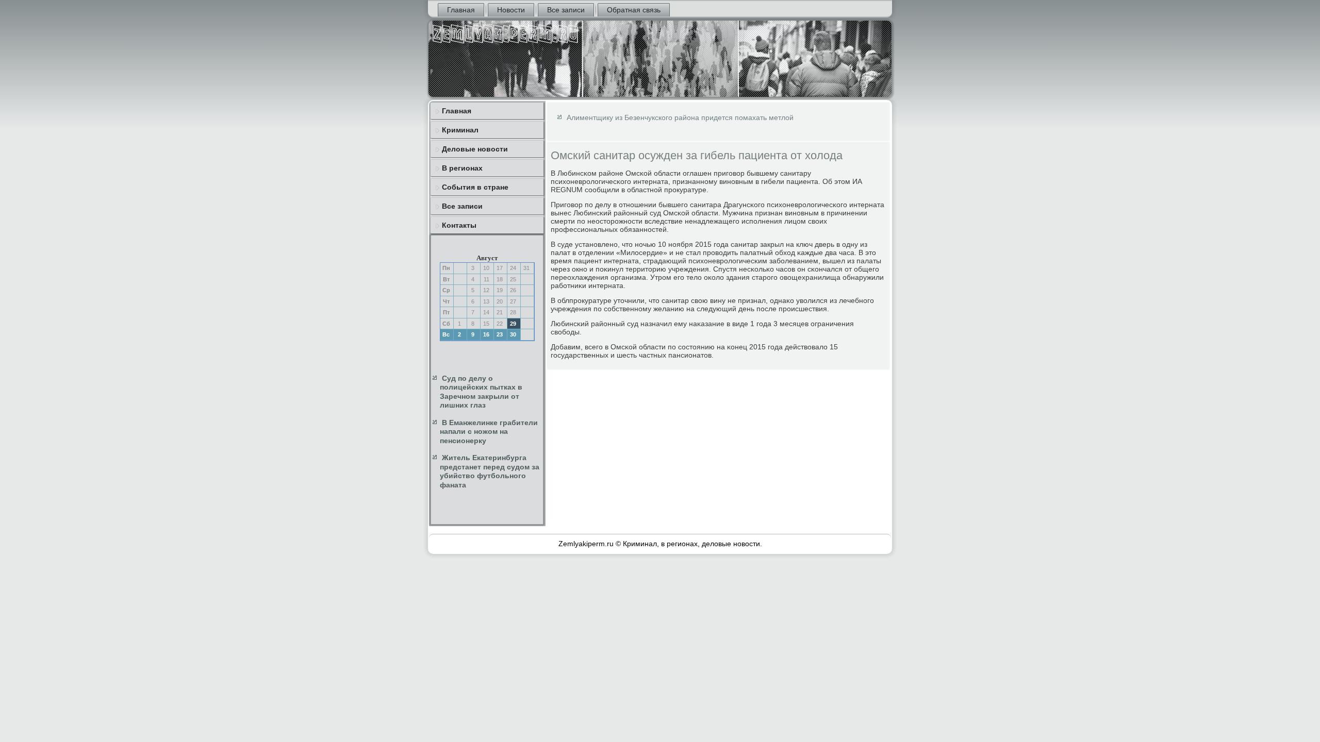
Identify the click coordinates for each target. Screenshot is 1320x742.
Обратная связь (634, 10)
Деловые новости (475, 149)
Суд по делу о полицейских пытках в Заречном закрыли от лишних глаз (481, 392)
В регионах (462, 168)
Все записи (566, 10)
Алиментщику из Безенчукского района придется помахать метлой (680, 117)
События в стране (475, 187)
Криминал (460, 130)
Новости (511, 10)
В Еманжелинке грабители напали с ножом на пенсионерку (489, 431)
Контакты (459, 225)
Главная (461, 10)
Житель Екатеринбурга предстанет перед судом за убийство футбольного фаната (489, 471)
